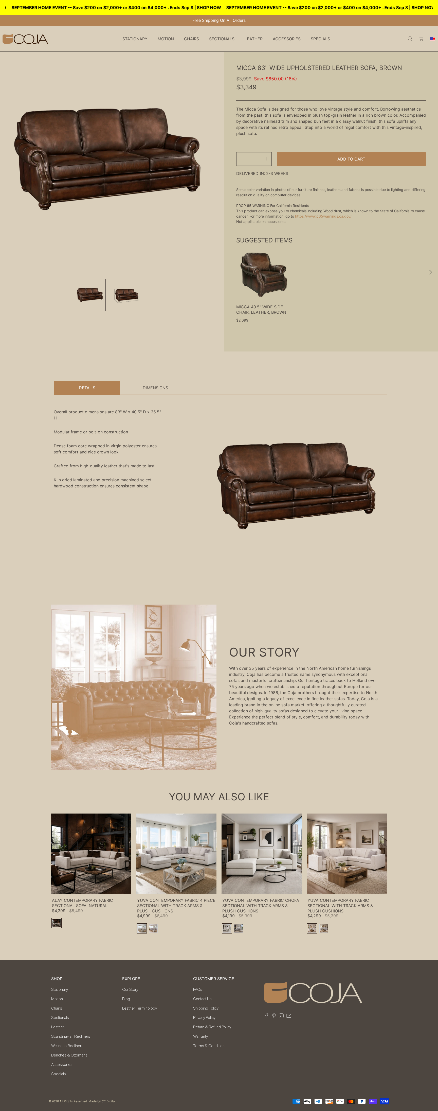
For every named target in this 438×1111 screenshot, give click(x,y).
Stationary (59, 989)
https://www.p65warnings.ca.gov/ (323, 216)
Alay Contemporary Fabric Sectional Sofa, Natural (82, 903)
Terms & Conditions (210, 1046)
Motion (57, 999)
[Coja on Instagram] (281, 1016)
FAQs (197, 989)
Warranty (200, 1036)
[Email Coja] (288, 1016)
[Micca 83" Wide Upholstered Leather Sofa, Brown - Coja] (107, 159)
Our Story (130, 989)
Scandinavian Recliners (70, 1036)
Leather (57, 1027)
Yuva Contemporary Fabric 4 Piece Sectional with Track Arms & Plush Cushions (176, 905)
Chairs (56, 1008)
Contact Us (202, 999)
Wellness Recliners (67, 1046)
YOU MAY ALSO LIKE (219, 796)
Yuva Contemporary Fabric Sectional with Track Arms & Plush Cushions (340, 905)
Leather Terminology (139, 1008)
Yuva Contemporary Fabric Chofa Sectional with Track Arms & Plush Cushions (260, 905)
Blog (126, 999)
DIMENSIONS (155, 387)
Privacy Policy (204, 1017)
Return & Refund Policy (212, 1027)
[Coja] (25, 39)
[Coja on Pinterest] (273, 1016)
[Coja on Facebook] (266, 1016)
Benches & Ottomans (69, 1055)
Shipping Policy (205, 1008)
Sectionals (60, 1017)
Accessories (61, 1064)
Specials (320, 38)
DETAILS (87, 387)
